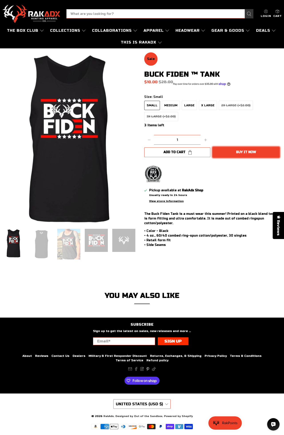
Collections (65, 30)
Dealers (79, 356)
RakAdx (108, 416)
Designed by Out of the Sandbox (138, 416)
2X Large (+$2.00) (235, 105)
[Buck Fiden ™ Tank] (71, 138)
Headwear (188, 30)
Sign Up (173, 341)
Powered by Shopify (178, 416)
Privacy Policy (216, 356)
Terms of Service (129, 360)
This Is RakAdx (138, 42)
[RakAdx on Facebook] (136, 370)
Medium (171, 105)
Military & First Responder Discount (118, 356)
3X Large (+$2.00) (161, 116)
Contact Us (60, 356)
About (27, 356)
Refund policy (157, 360)
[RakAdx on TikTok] (154, 370)
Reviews (41, 356)
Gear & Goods (227, 30)
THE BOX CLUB (22, 30)
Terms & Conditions (246, 356)
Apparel (154, 30)
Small (152, 105)
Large (189, 105)
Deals (263, 30)
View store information (166, 201)
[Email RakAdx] (130, 370)
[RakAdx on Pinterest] (148, 370)
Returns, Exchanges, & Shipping (175, 356)
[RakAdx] (31, 14)
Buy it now (246, 152)
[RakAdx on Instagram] (142, 370)
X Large (208, 105)
